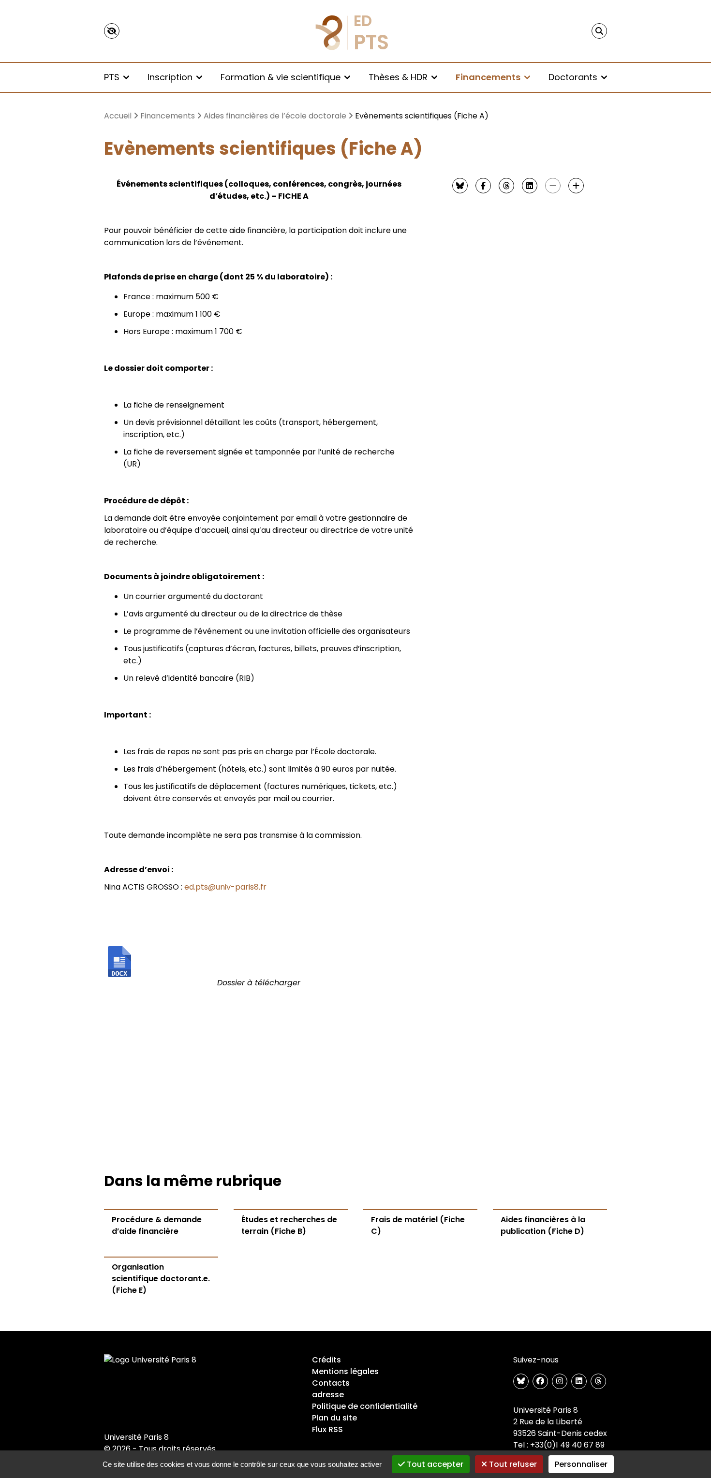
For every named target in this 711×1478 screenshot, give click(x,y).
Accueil (118, 115)
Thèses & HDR (398, 77)
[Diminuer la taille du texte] (553, 185)
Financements (488, 77)
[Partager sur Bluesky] (460, 185)
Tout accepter (434, 1464)
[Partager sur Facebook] (483, 185)
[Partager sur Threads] (506, 185)
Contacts (331, 1383)
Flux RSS (327, 1429)
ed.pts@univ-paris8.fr (225, 887)
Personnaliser (581, 1464)
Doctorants (572, 77)
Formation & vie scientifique (281, 77)
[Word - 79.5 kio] (259, 961)
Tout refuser (512, 1464)
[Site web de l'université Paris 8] (150, 1360)
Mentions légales (345, 1371)
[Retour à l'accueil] (355, 31)
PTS (111, 77)
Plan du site (334, 1417)
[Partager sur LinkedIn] (529, 185)
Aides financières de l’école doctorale (275, 115)
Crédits (326, 1359)
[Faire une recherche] (599, 31)
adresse (328, 1394)
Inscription (170, 77)
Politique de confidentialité (364, 1406)
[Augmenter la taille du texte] (576, 185)
